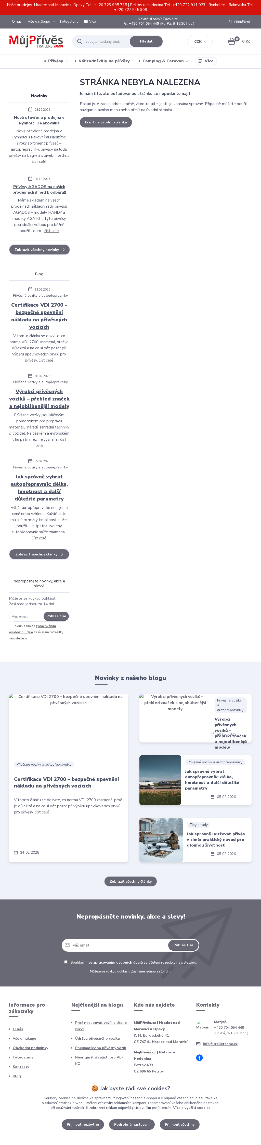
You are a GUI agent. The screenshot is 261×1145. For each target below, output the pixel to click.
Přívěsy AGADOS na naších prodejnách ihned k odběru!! (39, 189)
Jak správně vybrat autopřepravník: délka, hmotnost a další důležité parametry (39, 487)
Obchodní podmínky (30, 1048)
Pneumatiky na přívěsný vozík (100, 1048)
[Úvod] (36, 41)
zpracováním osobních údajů (118, 962)
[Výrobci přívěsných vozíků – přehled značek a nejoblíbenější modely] (175, 718)
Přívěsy (55, 61)
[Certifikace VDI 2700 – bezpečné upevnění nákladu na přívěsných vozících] (68, 725)
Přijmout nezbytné (83, 1124)
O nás (17, 21)
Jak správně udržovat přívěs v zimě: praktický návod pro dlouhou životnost (216, 839)
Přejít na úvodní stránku (106, 122)
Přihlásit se (56, 616)
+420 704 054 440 (144, 23)
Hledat (146, 41)
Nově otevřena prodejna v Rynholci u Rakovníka (39, 120)
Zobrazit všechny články (36, 554)
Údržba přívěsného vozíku (97, 1038)
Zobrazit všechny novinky (37, 249)
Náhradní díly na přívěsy (104, 61)
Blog (17, 1076)
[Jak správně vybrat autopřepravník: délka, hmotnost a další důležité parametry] (160, 780)
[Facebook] (201, 1059)
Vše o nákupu (39, 21)
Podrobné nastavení (132, 1124)
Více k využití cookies (191, 1107)
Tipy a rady (198, 824)
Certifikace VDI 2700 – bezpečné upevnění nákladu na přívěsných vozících (39, 316)
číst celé (39, 161)
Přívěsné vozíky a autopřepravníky (40, 295)
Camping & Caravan (163, 61)
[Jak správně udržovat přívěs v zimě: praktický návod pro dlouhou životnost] (161, 840)
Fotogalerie (69, 21)
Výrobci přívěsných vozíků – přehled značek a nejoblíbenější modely (39, 399)
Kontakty (21, 1066)
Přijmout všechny (179, 1124)
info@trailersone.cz (220, 1043)
